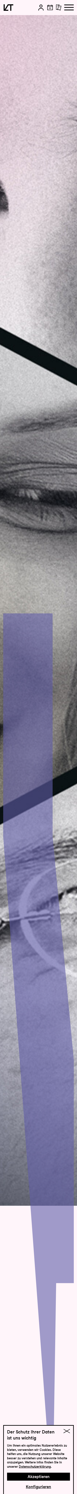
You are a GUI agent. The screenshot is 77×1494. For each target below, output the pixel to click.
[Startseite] (8, 7)
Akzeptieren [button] (39, 1476)
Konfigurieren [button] (38, 1487)
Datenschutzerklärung (35, 1466)
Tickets (63, 22)
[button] (41, 8)
